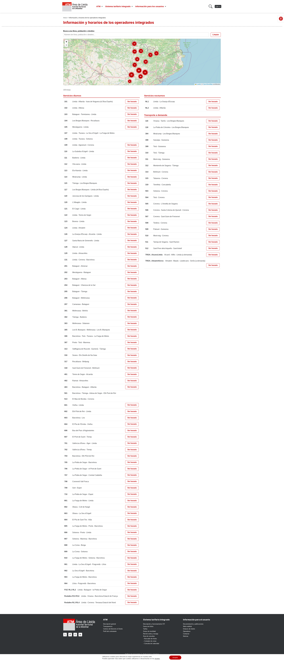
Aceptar (175, 657)
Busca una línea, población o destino (78, 31)
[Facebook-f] (70, 634)
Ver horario (132, 102)
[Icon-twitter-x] (65, 634)
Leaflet (198, 84)
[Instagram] (75, 634)
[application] (142, 62)
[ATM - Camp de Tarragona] (76, 7)
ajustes (157, 658)
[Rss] (80, 634)
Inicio (65, 18)
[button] (99, 6)
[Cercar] (210, 6)
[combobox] (136, 35)
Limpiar (216, 35)
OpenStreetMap (208, 84)
